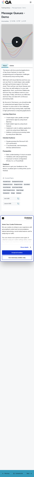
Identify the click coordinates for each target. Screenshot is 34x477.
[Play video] (17, 42)
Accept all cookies (17, 252)
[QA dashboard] (6, 2)
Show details (24, 247)
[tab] (5, 65)
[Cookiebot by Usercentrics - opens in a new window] (24, 218)
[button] (30, 2)
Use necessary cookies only (17, 257)
